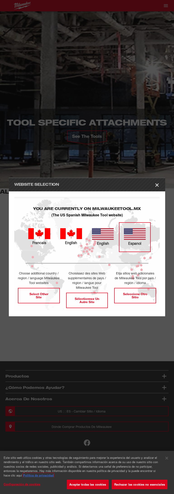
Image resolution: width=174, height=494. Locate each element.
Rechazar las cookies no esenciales (139, 484)
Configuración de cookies (22, 484)
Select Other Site (38, 295)
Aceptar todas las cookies (87, 484)
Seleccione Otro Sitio (135, 295)
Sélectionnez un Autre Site (87, 300)
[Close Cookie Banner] (167, 458)
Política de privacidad (38, 475)
